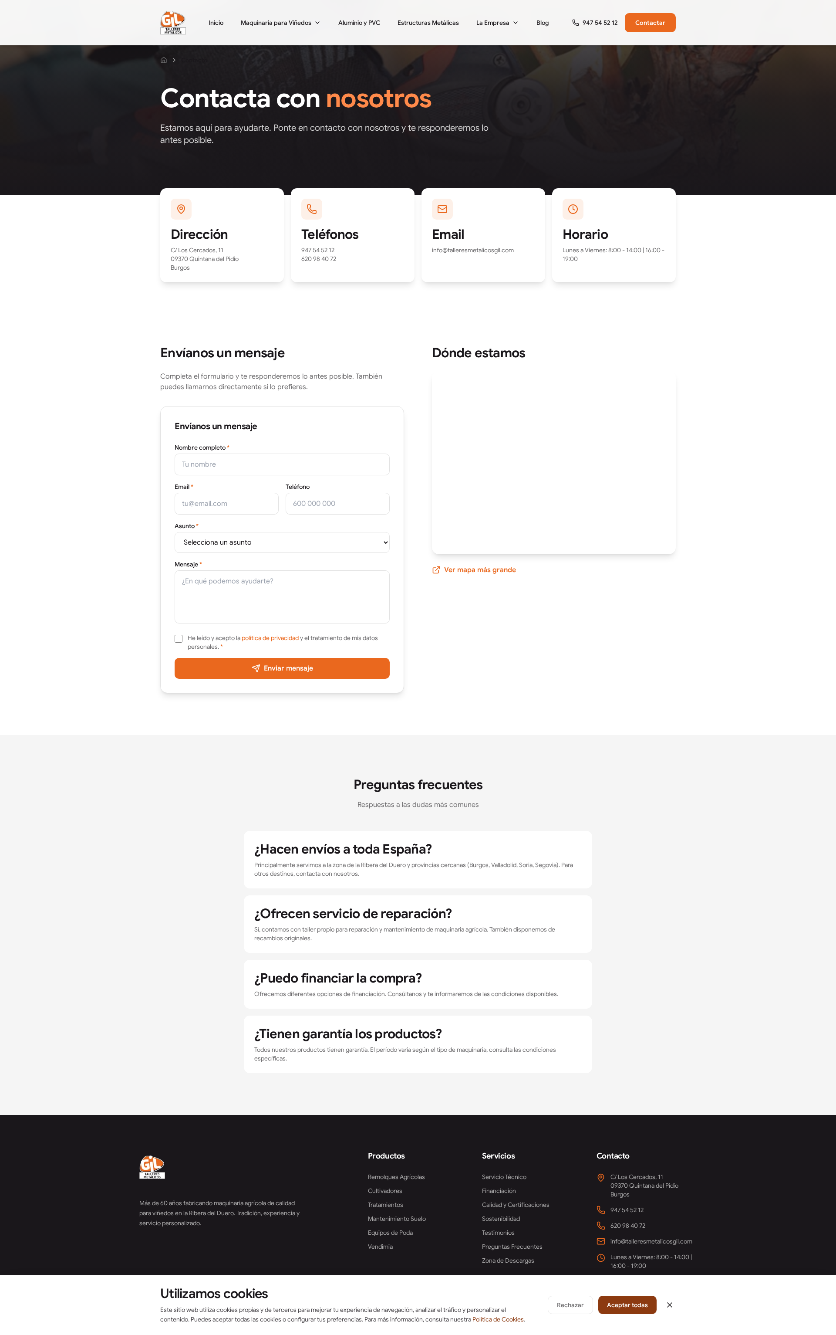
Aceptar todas (627, 1305)
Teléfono (298, 487)
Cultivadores (385, 1191)
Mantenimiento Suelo (397, 1219)
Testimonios (498, 1233)
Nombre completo (202, 447)
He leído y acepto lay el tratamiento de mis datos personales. (283, 642)
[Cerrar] (670, 1305)
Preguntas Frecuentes (512, 1246)
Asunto (187, 526)
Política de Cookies (498, 1319)
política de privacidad (270, 638)
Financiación (499, 1191)
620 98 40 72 (318, 259)
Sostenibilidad (501, 1219)
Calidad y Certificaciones (515, 1205)
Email (184, 487)
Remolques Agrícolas (396, 1177)
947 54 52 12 (317, 250)
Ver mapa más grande (480, 570)
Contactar (650, 23)
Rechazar (570, 1305)
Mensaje (188, 564)
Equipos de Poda (390, 1233)
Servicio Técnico (504, 1177)
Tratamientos (385, 1205)
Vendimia (380, 1246)
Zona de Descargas (508, 1260)
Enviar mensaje (288, 668)
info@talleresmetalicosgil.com (473, 250)
